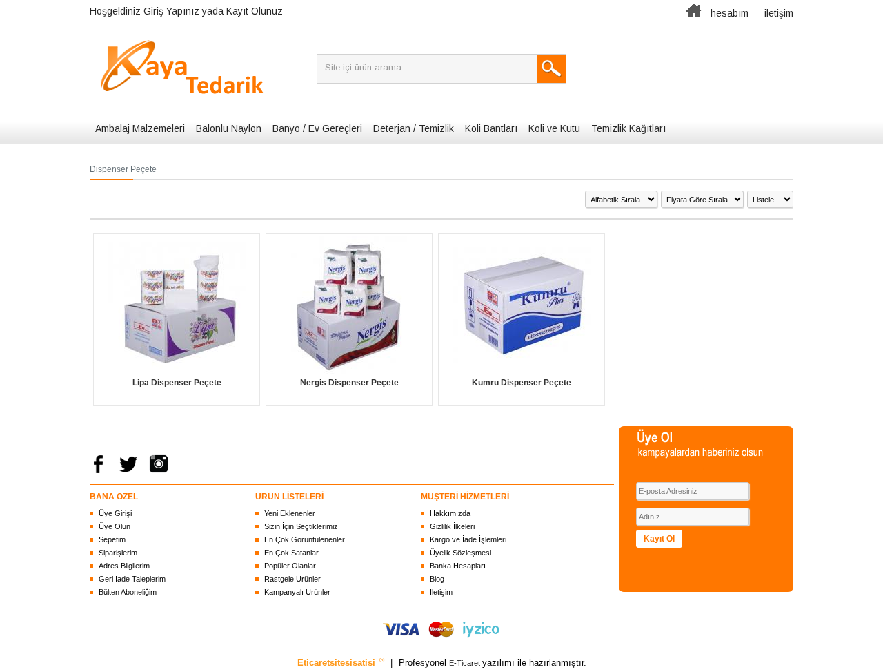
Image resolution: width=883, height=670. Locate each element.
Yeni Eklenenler (289, 513)
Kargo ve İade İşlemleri (468, 539)
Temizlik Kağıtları (628, 128)
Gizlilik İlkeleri (452, 526)
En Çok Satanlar (291, 552)
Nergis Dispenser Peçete (349, 382)
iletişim (778, 13)
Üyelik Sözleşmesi (460, 552)
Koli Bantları (491, 128)
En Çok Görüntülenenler (304, 539)
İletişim (441, 592)
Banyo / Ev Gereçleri (317, 128)
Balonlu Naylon (228, 128)
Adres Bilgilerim (124, 566)
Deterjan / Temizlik (413, 128)
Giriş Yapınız (171, 11)
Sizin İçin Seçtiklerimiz (301, 526)
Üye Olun (114, 526)
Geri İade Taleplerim (132, 579)
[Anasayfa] (694, 13)
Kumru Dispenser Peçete (521, 382)
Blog (437, 579)
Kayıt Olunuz (254, 11)
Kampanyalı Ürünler (297, 592)
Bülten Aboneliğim (128, 592)
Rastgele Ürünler (292, 579)
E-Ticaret (465, 663)
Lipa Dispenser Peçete (176, 382)
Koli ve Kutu (554, 128)
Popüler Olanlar (290, 566)
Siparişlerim (118, 552)
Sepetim (112, 539)
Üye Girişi (115, 513)
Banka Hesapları (458, 566)
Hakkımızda (450, 513)
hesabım (729, 13)
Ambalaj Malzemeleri (140, 128)
